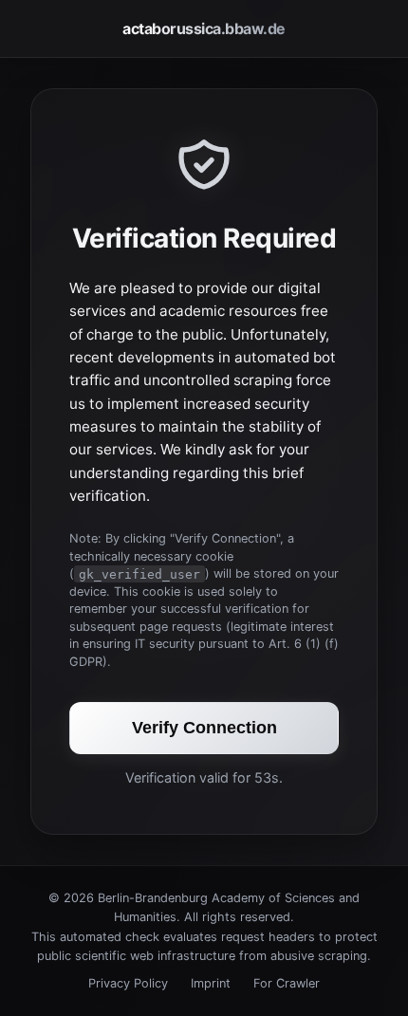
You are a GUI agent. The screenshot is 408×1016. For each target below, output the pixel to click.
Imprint (211, 983)
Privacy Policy (128, 983)
